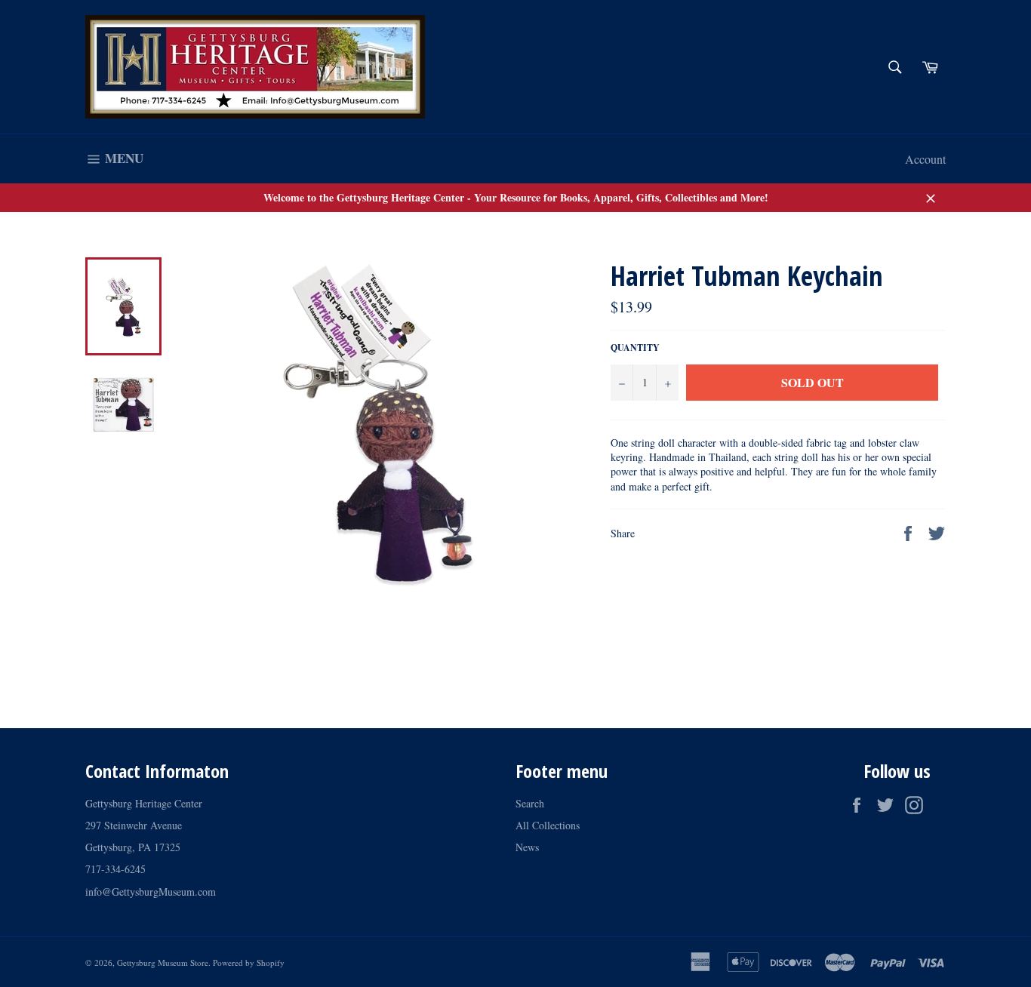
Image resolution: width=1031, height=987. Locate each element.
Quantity (635, 348)
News (527, 847)
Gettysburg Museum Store (162, 962)
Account (925, 159)
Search (530, 803)
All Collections (548, 825)
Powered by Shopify (249, 962)
